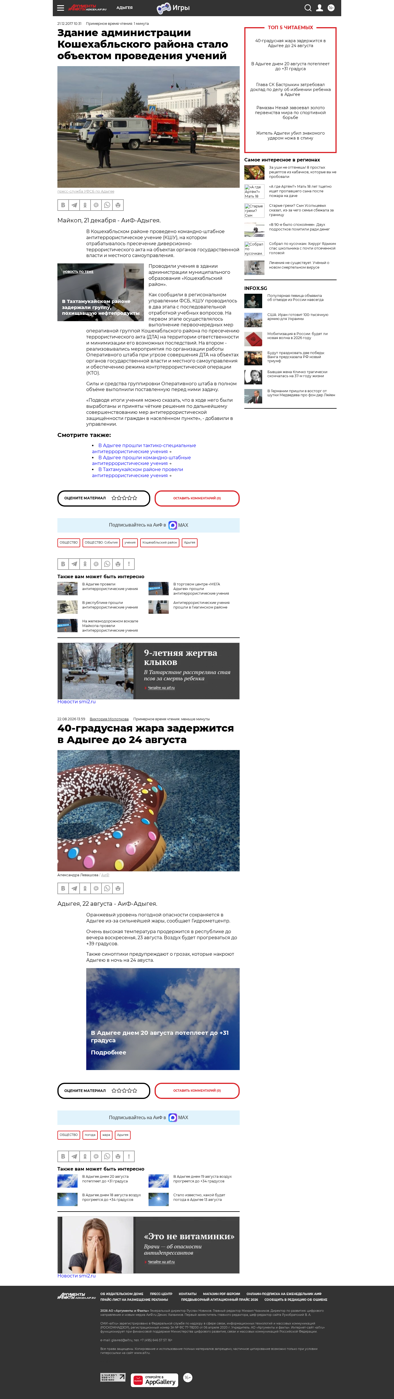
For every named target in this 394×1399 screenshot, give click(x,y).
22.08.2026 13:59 (71, 719)
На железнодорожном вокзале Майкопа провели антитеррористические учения (110, 625)
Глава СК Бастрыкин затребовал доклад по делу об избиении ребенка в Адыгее (290, 89)
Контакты (187, 1294)
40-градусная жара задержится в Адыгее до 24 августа (290, 43)
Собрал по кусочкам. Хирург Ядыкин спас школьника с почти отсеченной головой (302, 248)
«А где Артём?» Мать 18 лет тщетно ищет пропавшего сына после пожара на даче (300, 191)
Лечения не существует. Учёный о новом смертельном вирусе (299, 265)
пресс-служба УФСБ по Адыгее (85, 191)
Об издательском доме (121, 1294)
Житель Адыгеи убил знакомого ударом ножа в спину (290, 136)
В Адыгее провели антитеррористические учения (110, 586)
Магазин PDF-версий (221, 1294)
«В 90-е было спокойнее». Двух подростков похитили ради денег (299, 226)
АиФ (105, 875)
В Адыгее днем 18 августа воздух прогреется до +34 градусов (111, 1197)
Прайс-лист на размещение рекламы (134, 1300)
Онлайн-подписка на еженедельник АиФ (284, 1294)
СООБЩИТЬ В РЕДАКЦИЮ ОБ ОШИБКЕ (295, 1300)
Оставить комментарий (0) (197, 498)
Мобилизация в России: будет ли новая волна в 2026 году (297, 336)
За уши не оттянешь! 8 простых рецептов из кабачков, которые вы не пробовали (302, 172)
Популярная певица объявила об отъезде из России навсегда (295, 298)
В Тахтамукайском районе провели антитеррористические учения (137, 472)
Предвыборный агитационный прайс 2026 (219, 1300)
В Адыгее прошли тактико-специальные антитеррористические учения (144, 448)
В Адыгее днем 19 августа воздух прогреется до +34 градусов (202, 1178)
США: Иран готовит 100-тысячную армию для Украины (297, 317)
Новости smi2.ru (76, 701)
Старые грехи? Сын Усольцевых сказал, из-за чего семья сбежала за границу (301, 210)
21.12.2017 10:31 (69, 23)
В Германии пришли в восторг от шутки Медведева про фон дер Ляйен (301, 393)
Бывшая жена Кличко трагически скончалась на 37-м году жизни (297, 374)
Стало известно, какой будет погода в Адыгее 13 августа (199, 1197)
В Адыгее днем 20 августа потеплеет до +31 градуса (290, 66)
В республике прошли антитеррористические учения (110, 604)
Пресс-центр (161, 1294)
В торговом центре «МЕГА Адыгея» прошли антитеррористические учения (201, 589)
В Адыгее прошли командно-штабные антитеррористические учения (141, 460)
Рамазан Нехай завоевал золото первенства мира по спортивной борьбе (290, 112)
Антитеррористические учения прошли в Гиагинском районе (201, 604)
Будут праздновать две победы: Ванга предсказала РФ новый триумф (296, 357)
